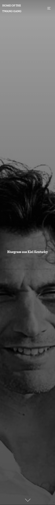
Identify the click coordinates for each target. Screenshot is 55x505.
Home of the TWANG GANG (11, 8)
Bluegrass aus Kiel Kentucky (27, 252)
